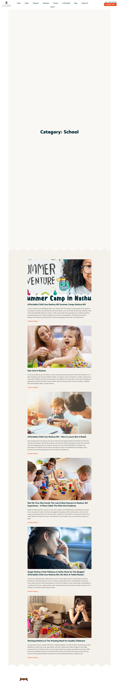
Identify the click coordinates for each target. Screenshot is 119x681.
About (27, 3)
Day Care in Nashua (37, 370)
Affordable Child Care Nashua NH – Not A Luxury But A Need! (57, 437)
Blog (75, 3)
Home (19, 3)
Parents (55, 3)
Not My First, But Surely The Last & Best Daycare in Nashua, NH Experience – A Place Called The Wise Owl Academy (58, 504)
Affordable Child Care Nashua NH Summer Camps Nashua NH (57, 304)
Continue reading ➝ (33, 321)
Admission (46, 3)
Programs (36, 3)
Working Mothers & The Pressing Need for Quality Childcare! (56, 641)
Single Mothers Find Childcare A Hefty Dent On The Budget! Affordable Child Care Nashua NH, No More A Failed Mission (56, 573)
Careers (52, 7)
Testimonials (66, 3)
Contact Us (84, 3)
